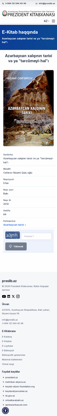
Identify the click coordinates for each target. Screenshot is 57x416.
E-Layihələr (7, 346)
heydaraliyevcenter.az (16, 391)
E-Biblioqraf (8, 350)
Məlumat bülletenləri (12, 359)
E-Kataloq (7, 336)
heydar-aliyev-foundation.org (20, 386)
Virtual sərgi (8, 364)
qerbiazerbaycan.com (16, 404)
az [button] (46, 21)
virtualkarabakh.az (14, 400)
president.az (11, 377)
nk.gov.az (10, 395)
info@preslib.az (47, 3)
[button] (5, 410)
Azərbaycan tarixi (13, 224)
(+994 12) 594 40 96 (15, 3)
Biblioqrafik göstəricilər (13, 355)
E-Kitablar (7, 341)
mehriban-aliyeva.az (15, 382)
